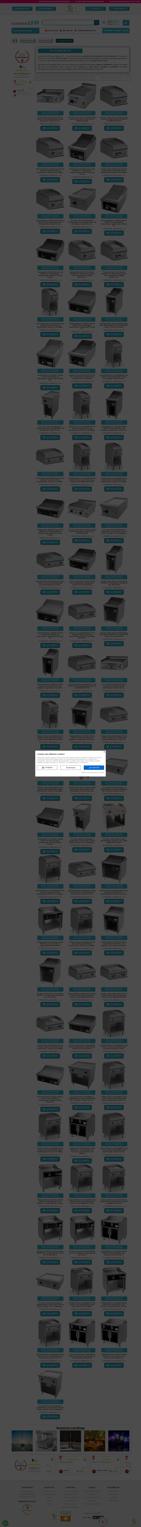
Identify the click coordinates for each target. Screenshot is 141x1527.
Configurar (47, 767)
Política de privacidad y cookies (93, 772)
